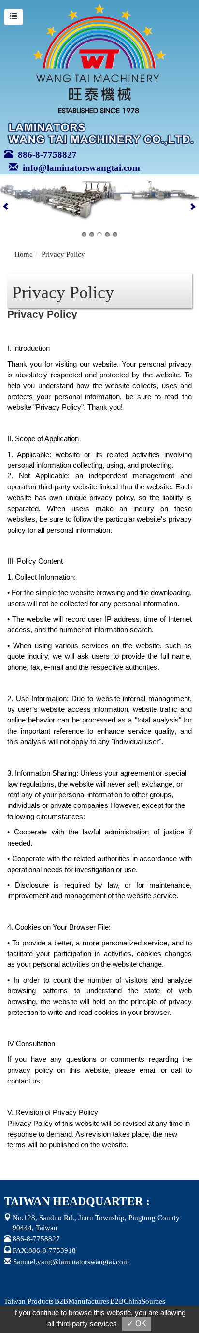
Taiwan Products (29, 1301)
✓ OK (136, 1323)
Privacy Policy (63, 254)
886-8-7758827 (45, 155)
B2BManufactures (82, 1301)
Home (23, 254)
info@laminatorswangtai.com (79, 168)
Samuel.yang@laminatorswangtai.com (71, 1261)
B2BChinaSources (137, 1301)
